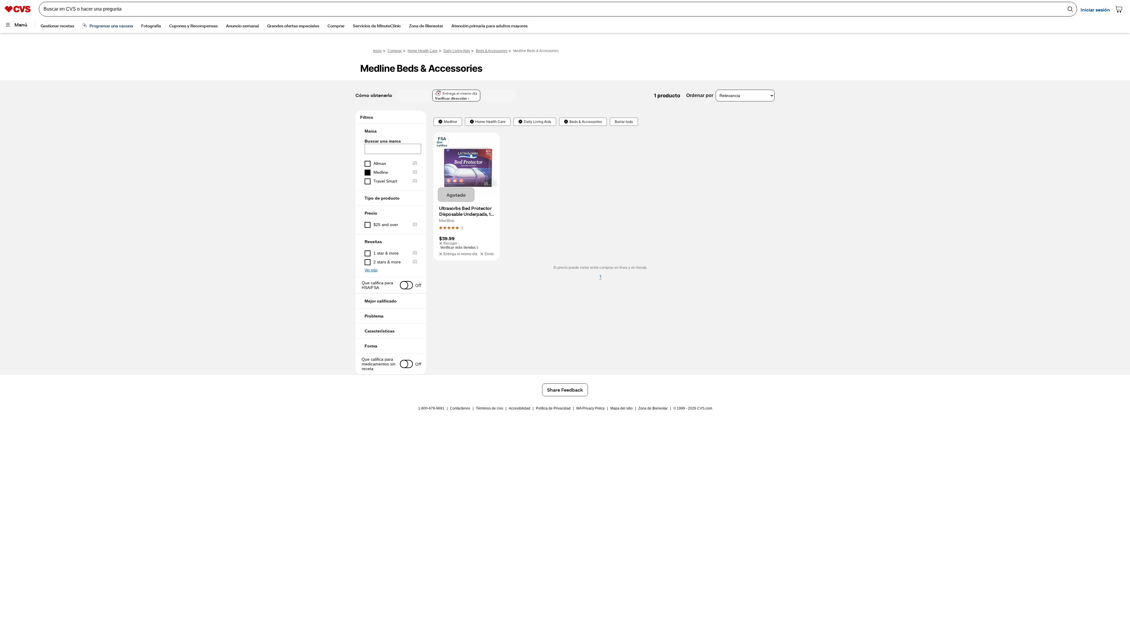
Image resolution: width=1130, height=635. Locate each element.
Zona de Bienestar (653, 408)
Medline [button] (450, 122)
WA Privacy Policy (590, 408)
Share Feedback (565, 390)
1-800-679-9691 (431, 408)
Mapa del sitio (621, 408)
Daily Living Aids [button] (537, 122)
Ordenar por (699, 95)
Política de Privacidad (553, 408)
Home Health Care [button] (490, 122)
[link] (462, 228)
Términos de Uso (489, 408)
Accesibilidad (519, 408)
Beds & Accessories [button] (585, 122)
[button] (390, 131)
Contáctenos (460, 408)
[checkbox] (391, 163)
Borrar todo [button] (624, 122)
